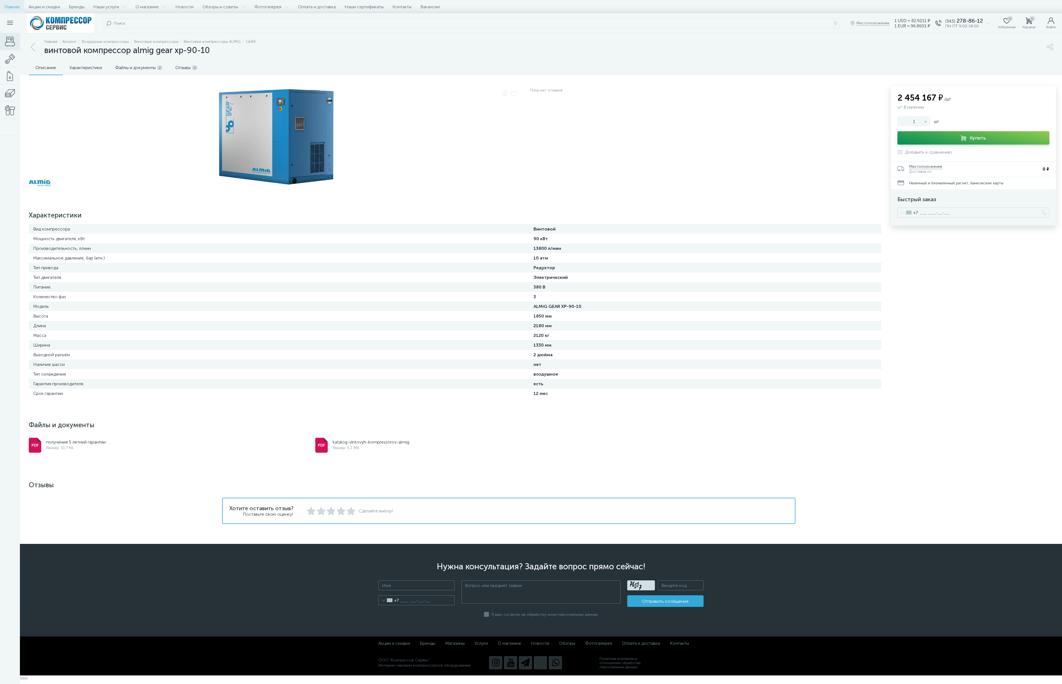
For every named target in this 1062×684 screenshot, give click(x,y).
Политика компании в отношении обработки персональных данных (620, 663)
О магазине (147, 6)
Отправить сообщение (665, 601)
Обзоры (567, 643)
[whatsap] (555, 662)
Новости (184, 6)
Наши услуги (106, 6)
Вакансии (430, 6)
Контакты (402, 6)
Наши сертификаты (364, 6)
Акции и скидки (44, 6)
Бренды (76, 6)
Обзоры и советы (220, 6)
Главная (12, 6)
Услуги (481, 643)
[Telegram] (525, 662)
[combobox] (908, 212)
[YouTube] (510, 662)
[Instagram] (495, 662)
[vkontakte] (540, 662)
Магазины (455, 643)
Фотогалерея (267, 6)
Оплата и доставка (317, 6)
